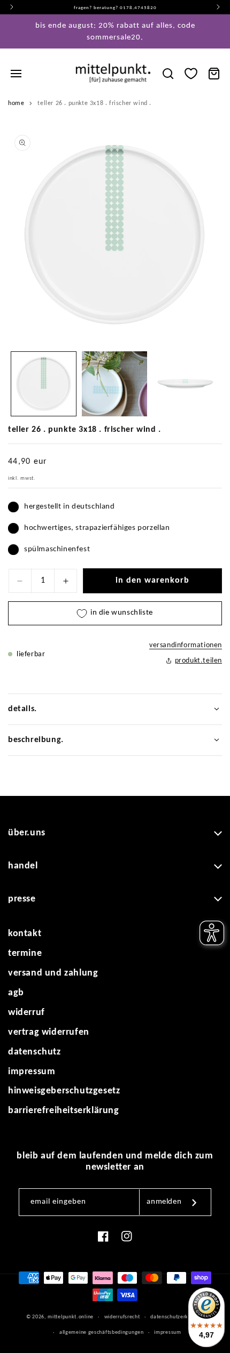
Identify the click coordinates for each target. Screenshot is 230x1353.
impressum (31, 1072)
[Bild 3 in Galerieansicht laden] (185, 384)
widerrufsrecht (122, 1317)
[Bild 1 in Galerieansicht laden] (43, 384)
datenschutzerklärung (177, 1317)
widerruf (26, 1013)
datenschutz (34, 1052)
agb (16, 993)
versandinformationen (185, 645)
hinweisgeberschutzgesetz (64, 1091)
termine (25, 953)
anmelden (164, 1202)
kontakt (24, 934)
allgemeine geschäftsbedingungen (101, 1332)
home (16, 103)
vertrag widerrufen (48, 1032)
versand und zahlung (53, 973)
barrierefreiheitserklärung (63, 1111)
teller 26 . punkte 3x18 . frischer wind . (94, 103)
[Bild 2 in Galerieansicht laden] (115, 384)
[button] (16, 73)
